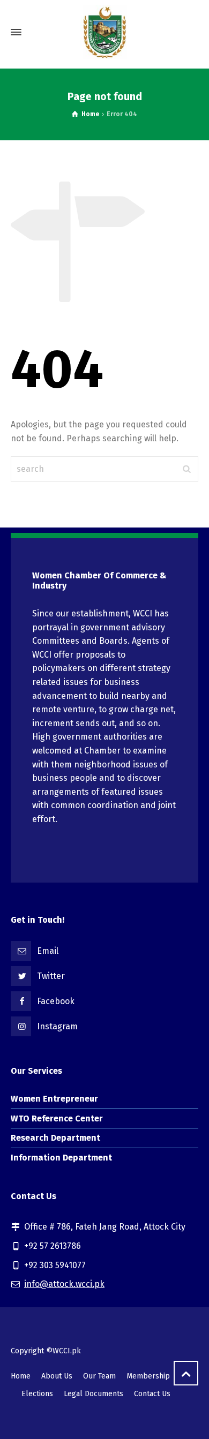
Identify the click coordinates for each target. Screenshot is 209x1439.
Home (21, 1376)
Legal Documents (93, 1393)
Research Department (55, 1138)
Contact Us (152, 1393)
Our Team (99, 1376)
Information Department (61, 1157)
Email (47, 951)
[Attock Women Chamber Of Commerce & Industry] (104, 32)
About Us (56, 1376)
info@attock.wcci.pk (64, 1284)
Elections (37, 1393)
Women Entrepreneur (54, 1099)
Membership (148, 1376)
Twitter (51, 976)
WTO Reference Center (57, 1118)
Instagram (57, 1026)
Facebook (55, 1001)
